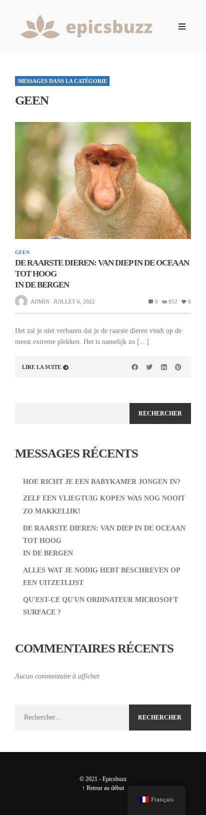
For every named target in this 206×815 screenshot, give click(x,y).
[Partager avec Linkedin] (164, 367)
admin (40, 301)
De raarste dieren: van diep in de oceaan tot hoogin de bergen (102, 274)
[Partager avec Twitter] (150, 367)
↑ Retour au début (103, 788)
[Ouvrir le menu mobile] (182, 27)
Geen (22, 252)
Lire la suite (41, 367)
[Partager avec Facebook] (135, 367)
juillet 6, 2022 (74, 301)
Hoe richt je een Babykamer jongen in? (101, 482)
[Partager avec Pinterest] (178, 367)
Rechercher (160, 413)
